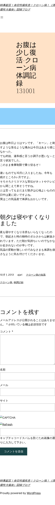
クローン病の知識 (36, 274)
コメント (6, 331)
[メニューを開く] (2, 17)
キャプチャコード (11, 438)
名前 (3, 369)
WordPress (34, 493)
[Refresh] (6, 424)
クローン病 (6, 282)
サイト (4, 400)
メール (4, 385)
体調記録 (18, 282)
